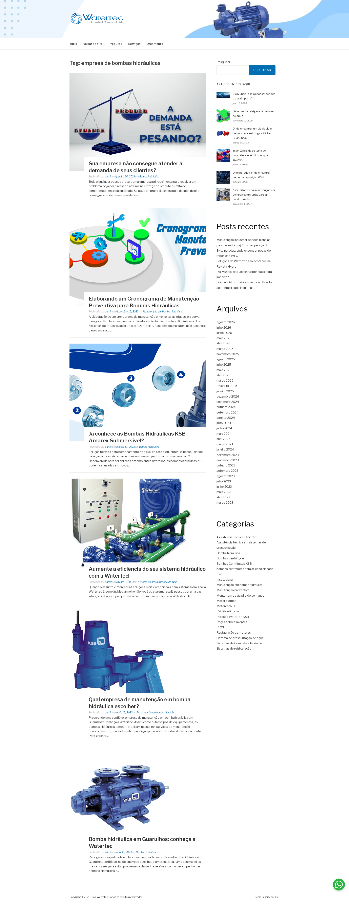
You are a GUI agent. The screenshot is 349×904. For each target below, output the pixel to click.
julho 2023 (224, 481)
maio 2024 (224, 434)
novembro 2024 (228, 402)
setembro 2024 (228, 412)
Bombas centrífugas (231, 558)
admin (108, 176)
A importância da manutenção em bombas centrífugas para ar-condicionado (254, 194)
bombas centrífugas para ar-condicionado (245, 569)
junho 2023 (224, 486)
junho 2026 (224, 333)
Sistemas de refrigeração (234, 648)
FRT (277, 897)
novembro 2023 (228, 460)
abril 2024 (223, 439)
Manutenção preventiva (233, 590)
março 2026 (225, 349)
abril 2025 (223, 375)
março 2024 (225, 444)
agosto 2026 (226, 322)
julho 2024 (224, 423)
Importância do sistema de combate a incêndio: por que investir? (250, 155)
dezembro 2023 (228, 455)
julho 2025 (224, 364)
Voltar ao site (93, 43)
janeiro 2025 (225, 391)
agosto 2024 (226, 418)
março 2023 (225, 502)
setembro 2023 (227, 471)
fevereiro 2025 (227, 386)
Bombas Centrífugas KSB (234, 563)
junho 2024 (224, 428)
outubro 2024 (226, 407)
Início (73, 43)
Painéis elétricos (228, 611)
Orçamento (155, 43)
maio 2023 (224, 492)
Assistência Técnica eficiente (236, 537)
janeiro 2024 (225, 449)
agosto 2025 (226, 359)
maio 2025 (224, 370)
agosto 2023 (226, 476)
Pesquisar (223, 62)
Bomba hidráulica (149, 176)
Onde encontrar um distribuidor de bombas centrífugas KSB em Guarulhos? (252, 133)
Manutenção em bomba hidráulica (162, 311)
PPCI (220, 627)
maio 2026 (224, 338)
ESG (220, 574)
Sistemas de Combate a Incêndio (239, 643)
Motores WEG (227, 606)
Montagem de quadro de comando (240, 595)
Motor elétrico (226, 601)
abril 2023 (223, 497)
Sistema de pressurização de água (157, 581)
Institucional (225, 579)
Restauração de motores (234, 632)
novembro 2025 (228, 354)
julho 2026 (224, 327)
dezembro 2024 (228, 396)
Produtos (115, 43)
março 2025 (225, 380)
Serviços (134, 43)
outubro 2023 (226, 465)
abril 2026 (223, 343)
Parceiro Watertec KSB (233, 617)
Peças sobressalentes (232, 622)
